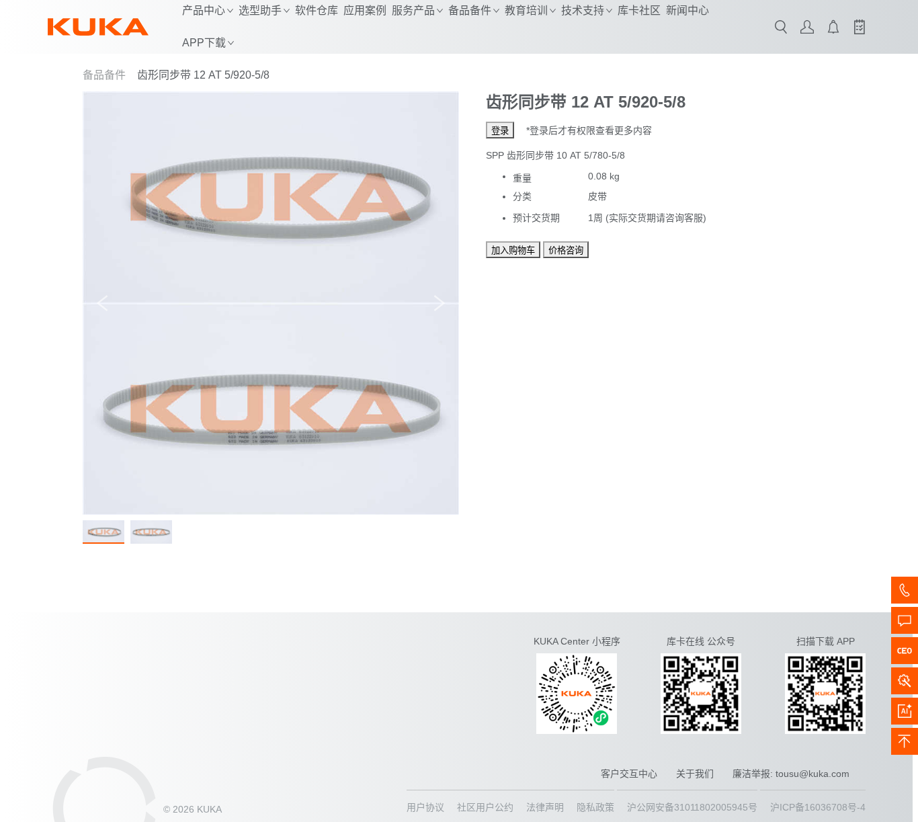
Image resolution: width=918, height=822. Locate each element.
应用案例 (364, 10)
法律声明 (545, 807)
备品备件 (104, 75)
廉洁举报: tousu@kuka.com (791, 773)
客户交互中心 (629, 773)
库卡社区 (639, 10)
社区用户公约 (485, 807)
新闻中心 (687, 10)
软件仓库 (316, 10)
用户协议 (425, 807)
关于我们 (695, 773)
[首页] (98, 27)
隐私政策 (595, 807)
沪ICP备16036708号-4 (818, 807)
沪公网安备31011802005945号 (692, 807)
